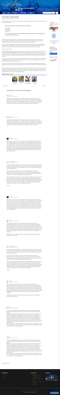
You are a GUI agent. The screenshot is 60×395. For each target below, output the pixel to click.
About (9, 12)
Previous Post (5, 85)
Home (4, 12)
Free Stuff (15, 12)
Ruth (11, 196)
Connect (30, 12)
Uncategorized (10, 18)
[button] (52, 377)
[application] (51, 377)
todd (11, 95)
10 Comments (4, 18)
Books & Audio (23, 12)
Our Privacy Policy (31, 392)
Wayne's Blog (35, 384)
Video (5, 377)
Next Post (45, 85)
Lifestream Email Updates (53, 53)
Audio (5, 374)
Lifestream (35, 374)
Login (26, 392)
